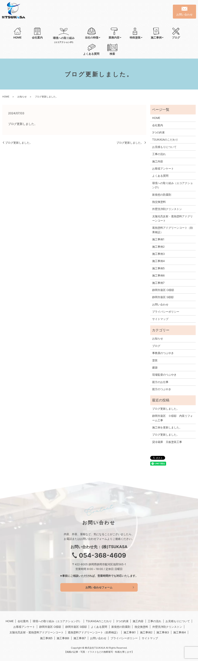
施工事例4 (158, 261)
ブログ (176, 37)
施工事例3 (158, 253)
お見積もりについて (164, 146)
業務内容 (114, 37)
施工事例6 (158, 275)
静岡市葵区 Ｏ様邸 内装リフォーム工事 (172, 418)
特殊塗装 (135, 37)
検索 (112, 53)
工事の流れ (159, 154)
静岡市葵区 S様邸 (163, 297)
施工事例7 (158, 282)
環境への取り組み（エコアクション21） (172, 185)
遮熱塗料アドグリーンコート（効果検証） (172, 230)
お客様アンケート (163, 168)
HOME (17, 37)
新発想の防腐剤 (161, 194)
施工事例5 (158, 268)
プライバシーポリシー (165, 311)
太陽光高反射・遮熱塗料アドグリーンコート (172, 218)
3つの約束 (158, 132)
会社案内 (37, 37)
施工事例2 (158, 246)
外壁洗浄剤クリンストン (167, 209)
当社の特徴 (91, 37)
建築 (155, 367)
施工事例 (156, 37)
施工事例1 (158, 239)
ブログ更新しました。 (18, 142)
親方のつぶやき (161, 389)
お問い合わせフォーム (99, 587)
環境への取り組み (64, 39)
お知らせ (22, 96)
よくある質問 (91, 53)
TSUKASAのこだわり (165, 139)
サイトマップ (160, 319)
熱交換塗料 (159, 201)
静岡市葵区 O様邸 (163, 290)
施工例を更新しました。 (167, 427)
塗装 (155, 360)
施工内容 (157, 161)
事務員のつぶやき (163, 353)
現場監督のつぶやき (164, 374)
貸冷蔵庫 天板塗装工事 (167, 442)
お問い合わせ (160, 304)
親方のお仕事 (160, 382)
